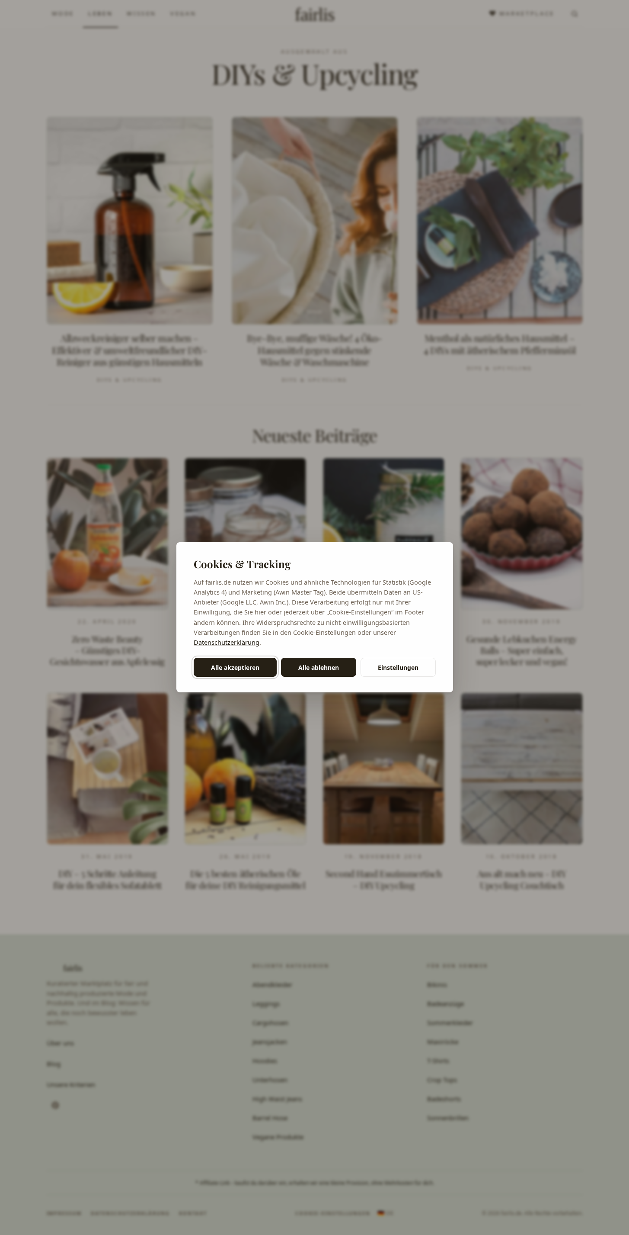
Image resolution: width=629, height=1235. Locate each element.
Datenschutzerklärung (226, 642)
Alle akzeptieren (235, 667)
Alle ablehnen (318, 667)
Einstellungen (398, 667)
